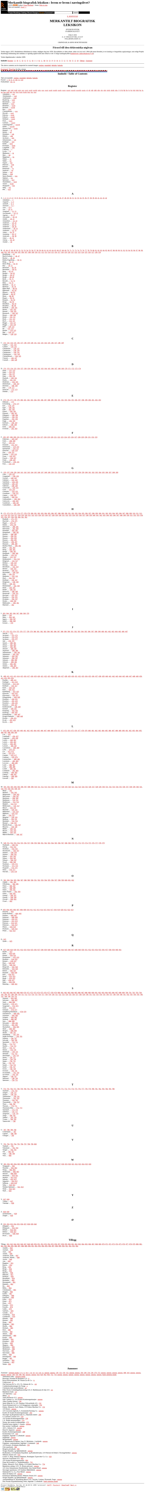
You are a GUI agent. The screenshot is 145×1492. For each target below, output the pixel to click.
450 (140, 676)
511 (39, 787)
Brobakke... (6, 1280)
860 (69, 1244)
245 (35, 472)
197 (79, 400)
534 (117, 787)
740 (121, 994)
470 (55, 730)
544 (9, 789)
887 (19, 1246)
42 (101, 198)
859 (66, 1244)
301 (103, 513)
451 (2, 678)
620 (62, 910)
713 (29, 994)
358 (12, 517)
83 (101, 250)
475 (72, 730)
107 (26, 252)
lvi (131, 90)
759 (21, 1089)
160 (32, 368)
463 (31, 730)
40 (96, 198)
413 (15, 676)
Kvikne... (6, 1343)
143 (42, 343)
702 (133, 993)
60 (42, 250)
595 (49, 880)
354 (141, 515)
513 (45, 787)
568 (66, 843)
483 (99, 730)
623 (72, 910)
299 (96, 513)
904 (77, 1246)
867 (93, 1244)
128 (96, 252)
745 (138, 994)
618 (55, 910)
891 (32, 1246)
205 (4, 437)
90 (119, 250)
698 (120, 993)
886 (15, 1246)
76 (83, 250)
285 (49, 513)
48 (12, 250)
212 (24, 437)
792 (8, 1144)
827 (4, 1199)
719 (49, 994)
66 (58, 250)
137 (21, 343)
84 (103, 250)
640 (49, 950)
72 (73, 250)
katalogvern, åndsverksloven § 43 (82, 53)
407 (126, 631)
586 (18, 880)
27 (63, 198)
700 (126, 993)
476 (76, 730)
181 (25, 400)
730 (87, 994)
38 (91, 198)
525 (86, 787)
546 (15, 789)
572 (79, 843)
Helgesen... (6, 1324)
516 (56, 787)
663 (4, 993)
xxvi (26, 90)
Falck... (5, 1299)
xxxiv (59, 90)
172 (72, 368)
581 (5, 880)
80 (93, 250)
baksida (60, 65)
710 (19, 994)
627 (4, 950)
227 (75, 437)
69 (65, 250)
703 (137, 993)
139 (28, 343)
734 (100, 994)
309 (130, 513)
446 (127, 676)
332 (66, 515)
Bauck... (5, 1265)
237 (8, 472)
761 (28, 1089)
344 (107, 515)
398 (96, 631)
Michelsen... (7, 1347)
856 (55, 1244)
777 (82, 1089)
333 (70, 515)
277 (21, 513)
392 (75, 631)
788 (8, 1130)
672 (31, 993)
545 (12, 789)
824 (83, 1164)
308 (127, 513)
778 (86, 1089)
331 (63, 515)
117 (59, 252)
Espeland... (6, 1297)
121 (72, 252)
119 (65, 252)
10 (19, 198)
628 (8, 950)
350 (128, 515)
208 (11, 437)
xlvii (108, 90)
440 (106, 676)
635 (32, 950)
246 (38, 472)
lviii (137, 90)
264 (100, 472)
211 (21, 437)
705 (2, 994)
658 (110, 950)
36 (86, 198)
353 (138, 515)
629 (11, 950)
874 (117, 1244)
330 (60, 515)
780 (93, 1089)
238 (11, 472)
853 (45, 1244)
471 (59, 730)
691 (96, 993)
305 (117, 513)
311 (137, 513)
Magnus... (6, 1345)
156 (18, 368)
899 (60, 1246)
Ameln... (5, 1254)
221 (55, 437)
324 (39, 515)
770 (59, 1089)
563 (49, 843)
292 (72, 513)
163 (42, 368)
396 (89, 631)
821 (73, 1164)
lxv (14, 92)
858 (62, 1244)
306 (120, 513)
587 (21, 880)
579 (103, 843)
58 (37, 250)
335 (77, 515)
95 (131, 250)
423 (49, 676)
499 (12, 732)
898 (56, 1246)
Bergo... (5, 1271)
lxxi (35, 92)
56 (32, 250)
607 (18, 910)
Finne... (5, 1301)
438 (100, 676)
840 (35, 1224)
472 (62, 730)
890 (29, 1246)
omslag (41, 65)
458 (14, 730)
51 (19, 250)
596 (52, 880)
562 (45, 843)
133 (8, 343)
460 (21, 730)
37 (88, 198)
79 (91, 250)
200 (89, 400)
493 (133, 730)
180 (21, 400)
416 (25, 676)
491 (126, 730)
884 (9, 1246)
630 (15, 950)
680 (59, 993)
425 (55, 676)
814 (49, 1164)
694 (106, 993)
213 (28, 437)
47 (9, 250)
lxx (32, 92)
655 (100, 950)
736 (107, 994)
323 (36, 515)
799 (32, 1144)
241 (21, 472)
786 (113, 1089)
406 (123, 631)
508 (28, 787)
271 (5, 513)
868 (96, 1244)
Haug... (5, 1322)
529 (100, 787)
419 (35, 676)
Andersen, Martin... (9, 1257)
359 (15, 517)
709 (15, 994)
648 (76, 950)
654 (96, 950)
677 (48, 993)
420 (38, 676)
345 (111, 515)
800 (35, 1144)
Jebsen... (5, 1334)
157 (21, 368)
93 (126, 250)
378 (28, 631)
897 (53, 1246)
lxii (4, 92)
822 (76, 1164)
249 (49, 472)
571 (76, 843)
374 (14, 631)
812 (42, 1164)
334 (73, 515)
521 (73, 787)
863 (79, 1244)
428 (66, 676)
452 (5, 678)
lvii (134, 90)
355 (2, 517)
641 (52, 950)
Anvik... (5, 1259)
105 (19, 252)
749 (9, 996)
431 (76, 676)
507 (25, 787)
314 (5, 515)
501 (5, 787)
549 (5, 843)
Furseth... (6, 1307)
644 (62, 950)
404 (116, 631)
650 (83, 950)
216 (38, 437)
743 (131, 994)
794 (15, 1144)
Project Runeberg (14, 12)
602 (72, 880)
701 (130, 993)
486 (109, 730)
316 (12, 515)
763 (35, 1089)
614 (41, 910)
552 (11, 843)
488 (116, 730)
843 (11, 1244)
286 (52, 513)
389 (65, 631)
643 (59, 950)
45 (4, 250)
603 (4, 910)
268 (113, 472)
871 (106, 1244)
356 (5, 517)
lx (142, 90)
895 (46, 1246)
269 (117, 472)
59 (40, 250)
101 (5, 252)
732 (93, 994)
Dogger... (6, 1292)
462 (28, 730)
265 (103, 472)
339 (90, 515)
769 (55, 1089)
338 (87, 515)
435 (89, 676)
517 (59, 787)
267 (110, 472)
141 (35, 343)
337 (83, 515)
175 (4, 400)
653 (93, 950)
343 (104, 515)
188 (48, 400)
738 (114, 994)
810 (35, 1164)
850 (35, 1244)
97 (137, 250)
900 (63, 1246)
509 (32, 787)
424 (52, 676)
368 (21, 613)
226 (72, 437)
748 (5, 996)
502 (8, 787)
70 (68, 250)
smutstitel (47, 65)
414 (18, 676)
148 (59, 343)
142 (38, 343)
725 (70, 994)
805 (18, 1164)
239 (15, 472)
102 (9, 252)
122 (75, 252)
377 (24, 631)
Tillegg (82, 61)
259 (83, 472)
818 (62, 1164)
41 (98, 198)
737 (110, 994)
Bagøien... (6, 1263)
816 (56, 1164)
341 (97, 515)
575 (89, 843)
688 (86, 993)
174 (79, 368)
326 (46, 515)
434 (86, 676)
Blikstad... (6, 1275)
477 (79, 730)
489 (120, 730)
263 (96, 472)
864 (83, 1244)
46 (7, 250)
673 (35, 993)
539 (134, 787)
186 (42, 400)
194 (69, 400)
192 (62, 400)
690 (93, 993)
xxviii (35, 90)
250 (52, 472)
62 (47, 250)
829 (4, 1212)
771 (62, 1089)
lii (122, 90)
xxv (23, 90)
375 (17, 631)
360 (19, 517)
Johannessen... (7, 1335)
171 (69, 368)
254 (66, 472)
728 (80, 994)
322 (32, 515)
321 (29, 515)
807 (25, 1164)
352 (134, 515)
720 (53, 994)
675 (42, 993)
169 (62, 368)
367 (17, 613)
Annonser (89, 61)
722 (59, 994)
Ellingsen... (6, 1295)
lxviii (25, 92)
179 (18, 400)
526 (90, 787)
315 (9, 515)
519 (66, 787)
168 (59, 368)
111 (39, 252)
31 (73, 198)
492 (130, 730)
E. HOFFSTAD (72, 16)
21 (47, 198)
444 (120, 676)
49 (14, 250)
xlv (102, 90)
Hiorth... (5, 1326)
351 (131, 515)
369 (24, 613)
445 (123, 676)
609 (24, 910)
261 (89, 472)
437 (96, 676)
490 (123, 730)
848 (28, 1244)
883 (5, 1246)
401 (106, 631)
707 (9, 994)
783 (103, 1089)
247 (42, 472)
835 (18, 1224)
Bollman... (6, 1276)
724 (66, 994)
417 (28, 676)
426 (59, 676)
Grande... (6, 1313)
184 (35, 400)
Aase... (5, 1252)
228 (79, 437)
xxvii (30, 90)
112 (42, 252)
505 (18, 787)
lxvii (20, 92)
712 (26, 994)
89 (116, 250)
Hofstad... (6, 1328)
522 (76, 787)
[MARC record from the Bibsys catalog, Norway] (15, 5)
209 (14, 437)
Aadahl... (6, 1248)
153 (8, 368)
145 (49, 343)
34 (80, 198)
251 (55, 472)
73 (75, 250)
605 (11, 910)
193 (65, 400)
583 (8, 880)
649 (79, 950)
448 (133, 676)
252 (59, 472)
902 (70, 1246)
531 (107, 787)
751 (15, 996)
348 (121, 515)
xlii (92, 90)
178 (14, 400)
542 (2, 789)
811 (39, 1164)
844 (15, 1244)
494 (137, 730)
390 (68, 631)
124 (82, 252)
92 (124, 250)
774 (72, 1089)
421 (42, 676)
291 (69, 513)
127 (92, 252)
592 (38, 880)
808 (29, 1164)
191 (59, 400)
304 (113, 513)
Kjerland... (6, 1339)
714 (32, 994)
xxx (43, 90)
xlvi (104, 90)
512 (42, 787)
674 (38, 993)
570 (72, 843)
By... (4, 1286)
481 (93, 730)
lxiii (7, 92)
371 (4, 631)
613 (38, 910)
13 (27, 198)
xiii (16, 80)
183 (31, 400)
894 (43, 1246)
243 (28, 472)
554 (18, 843)
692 (99, 993)
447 (130, 676)
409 (5, 676)
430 (72, 676)
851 (38, 1244)
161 (35, 368)
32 (75, 198)
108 (29, 252)
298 (93, 513)
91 (121, 250)
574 (86, 843)
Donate (41, 12)
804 (15, 1164)
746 (141, 994)
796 (21, 1144)
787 (5, 1130)
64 (52, 250)
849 (32, 1244)
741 (124, 994)
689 (89, 993)
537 (127, 787)
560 (38, 843)
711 (22, 994)
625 (5, 939)
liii (124, 90)
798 (28, 1144)
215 (35, 437)
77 (86, 250)
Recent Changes (32, 12)
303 (110, 513)
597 (55, 880)
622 (69, 910)
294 (79, 513)
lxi (2, 92)
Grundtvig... (7, 1315)
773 (69, 1089)
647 (72, 950)
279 (28, 513)
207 (8, 437)
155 (15, 368)
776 (79, 1089)
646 (69, 950)
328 (53, 515)
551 (8, 843)
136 (18, 343)
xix (11, 82)
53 (24, 250)
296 (86, 513)
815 (52, 1164)
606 (14, 910)
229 (82, 437)
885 (12, 1246)
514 (49, 787)
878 (130, 1244)
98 (139, 250)
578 (100, 843)
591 (35, 880)
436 (93, 676)
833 (11, 1224)
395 (85, 631)
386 (55, 631)
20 (45, 198)
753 (4, 1089)
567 (62, 843)
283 (42, 513)
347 (117, 515)
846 (21, 1244)
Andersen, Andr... (8, 1255)
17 (37, 198)
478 (82, 730)
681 (62, 993)
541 (140, 787)
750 (12, 996)
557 (28, 843)
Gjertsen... (6, 1311)
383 (45, 631)
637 (38, 950)
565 (55, 843)
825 (86, 1164)
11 (22, 198)
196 (76, 400)
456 (8, 730)
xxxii (50, 90)
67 (60, 250)
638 (42, 950)
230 (86, 437)
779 (89, 1089)
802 (8, 1164)
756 (11, 1089)
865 (86, 1244)
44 (106, 198)
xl (87, 90)
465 (38, 730)
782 (99, 1089)
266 (106, 472)
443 (116, 676)
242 (25, 472)
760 (25, 1089)
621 (65, 910)
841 (8, 1244)
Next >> (23, 7)
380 (34, 631)
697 (116, 993)
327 (49, 515)
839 (32, 1224)
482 (96, 730)
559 (35, 843)
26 (60, 198)
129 (99, 252)
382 (41, 631)
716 (39, 994)
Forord (3, 80)
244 (32, 472)
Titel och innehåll (6, 78)
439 (103, 676)
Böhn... (5, 1288)
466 (42, 730)
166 (52, 368)
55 (30, 250)
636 (35, 950)
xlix (116, 90)
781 (96, 1089)
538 (130, 787)
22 (50, 198)
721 (56, 994)
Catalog (23, 12)
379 (31, 631)
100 (2, 252)
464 (35, 730)
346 (114, 515)
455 (4, 730)
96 (134, 250)
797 (25, 1144)
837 (25, 1224)
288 (59, 513)
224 (65, 437)
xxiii (15, 90)
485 (106, 730)
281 (35, 513)
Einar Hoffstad (28, 5)
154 (11, 368)
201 (93, 400)
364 (7, 613)
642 (55, 950)
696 (113, 993)
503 (12, 787)
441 (110, 676)
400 (102, 631)
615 (45, 910)
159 (28, 368)
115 (52, 252)
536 (123, 787)
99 (142, 250)
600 (66, 880)
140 (32, 343)
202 (96, 400)
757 (14, 1089)
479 (86, 730)
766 (45, 1089)
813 (45, 1164)
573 (83, 843)
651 (86, 950)
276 (18, 513)
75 (81, 250)
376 (21, 631)
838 (28, 1224)
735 (104, 994)
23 (52, 198)
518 (62, 787)
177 (11, 400)
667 (14, 993)
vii (9, 80)
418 (32, 676)
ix (11, 80)
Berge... (5, 1269)
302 (106, 513)
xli (89, 90)
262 (93, 472)
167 (55, 368)
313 (2, 515)
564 (52, 843)
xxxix (83, 90)
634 (28, 950)
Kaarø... (5, 1337)
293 (76, 513)
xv (19, 80)
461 (25, 730)
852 (42, 1244)
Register (10, 61)
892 (36, 1246)
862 (76, 1244)
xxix (39, 90)
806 (22, 1164)
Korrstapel (4, 69)
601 (69, 880)
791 (5, 1144)
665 (8, 993)
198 (82, 400)
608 (21, 910)
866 (89, 1244)
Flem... (5, 1303)
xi (13, 80)
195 (72, 400)
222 (58, 437)
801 (5, 1164)
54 (27, 250)
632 (21, 950)
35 (83, 198)
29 (68, 198)
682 (65, 993)
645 (66, 950)
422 (45, 676)
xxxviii (78, 90)
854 (49, 1244)
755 (8, 1089)
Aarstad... (6, 1250)
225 (69, 437)
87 (111, 250)
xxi (9, 90)
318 (19, 515)
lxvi (17, 92)
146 (52, 343)
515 (52, 787)
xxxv (63, 90)
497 (5, 732)
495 (140, 730)
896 (49, 1246)
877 (127, 1244)
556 (25, 843)
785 (110, 1089)
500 (15, 732)
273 (8, 513)
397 (92, 631)
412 (11, 676)
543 (5, 789)
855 (52, 1244)
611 (31, 910)
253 (62, 472)
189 (52, 400)
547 (19, 789)
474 (69, 730)
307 (123, 513)
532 (110, 787)
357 (9, 517)
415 (21, 676)
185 (38, 400)
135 (15, 343)
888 (22, 1246)
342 (100, 515)
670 (25, 993)
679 (55, 993)
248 (45, 472)
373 (11, 631)
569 (69, 843)
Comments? (49, 12)
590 (32, 880)
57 (35, 250)
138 (25, 343)
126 (89, 252)
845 (18, 1244)
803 (12, 1164)
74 (78, 250)
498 (9, 732)
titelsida (54, 65)
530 (103, 787)
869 (100, 1244)
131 (4, 343)
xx (14, 82)
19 (42, 198)
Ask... (5, 1261)
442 (113, 676)
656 (103, 950)
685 (76, 993)
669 (21, 993)
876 (123, 1244)
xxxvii (73, 90)
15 (32, 198)
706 (5, 994)
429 (69, 676)
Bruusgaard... (7, 1282)
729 (83, 994)
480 (89, 730)
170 (66, 368)
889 (26, 1246)
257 (76, 472)
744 (134, 994)
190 (55, 400)
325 (43, 515)
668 (18, 993)
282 (38, 513)
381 (38, 631)
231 (89, 437)
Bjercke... (6, 1273)
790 (15, 1130)
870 (103, 1244)
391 (72, 631)
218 (45, 437)
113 (46, 252)
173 (76, 368)
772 (65, 1089)
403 (113, 631)
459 (18, 730)
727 (76, 994)
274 (11, 513)
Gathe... (5, 1309)
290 (66, 513)
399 (99, 631)
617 (52, 910)
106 (22, 252)
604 (7, 910)
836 (21, 1224)
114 (49, 252)
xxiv (19, 90)
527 (93, 787)
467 (45, 730)
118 (62, 252)
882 (2, 1246)
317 (15, 515)
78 (88, 250)
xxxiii (55, 90)
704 (140, 993)
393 (79, 631)
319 (22, 515)
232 (92, 437)
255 (69, 472)
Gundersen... (7, 1316)
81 (96, 250)
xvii (22, 80)
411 (8, 676)
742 (127, 994)
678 (52, 993)
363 (4, 613)
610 (28, 910)
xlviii (112, 90)
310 (134, 513)
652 (89, 950)
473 (65, 730)
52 (22, 250)
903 (73, 1246)
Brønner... (6, 1284)
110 (36, 252)
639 (45, 950)
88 (114, 250)
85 (106, 250)
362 (26, 517)
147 (55, 343)
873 (113, 1244)
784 (106, 1089)
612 (35, 910)
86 (109, 250)
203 (99, 400)
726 (73, 994)
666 (11, 993)
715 (36, 994)
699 (123, 993)
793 (11, 1144)
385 (51, 631)
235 (5, 472)
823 (79, 1164)
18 (40, 198)
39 (93, 198)
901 (66, 1246)
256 (72, 472)
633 (25, 950)
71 (70, 250)
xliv (98, 90)
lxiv (11, 92)
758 (18, 1089)
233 (96, 437)
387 (58, 631)
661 (120, 950)
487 (113, 730)
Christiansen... (7, 1290)
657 (106, 950)
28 (65, 198)
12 (24, 198)
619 (58, 910)
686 (79, 993)
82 (98, 250)
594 (45, 880)
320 (26, 515)
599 (62, 880)
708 (12, 994)
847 (25, 1244)
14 (29, 198)
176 (8, 400)
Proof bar (12, 69)
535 (120, 787)
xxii (12, 90)
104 (15, 252)
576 (93, 843)
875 (120, 1244)
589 (28, 880)
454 (12, 678)
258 (79, 472)
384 (48, 631)
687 (82, 993)
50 (17, 250)
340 (94, 515)
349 (124, 515)
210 (18, 437)
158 (25, 368)
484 (103, 730)
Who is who (43, 5)
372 (7, 631)
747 (2, 996)
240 (18, 472)
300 (100, 513)
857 (59, 1244)
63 (50, 250)
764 (38, 1089)
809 (32, 1164)
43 (103, 198)
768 (52, 1089)
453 (9, 678)
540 (137, 787)
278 (25, 513)
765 (42, 1089)
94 (129, 250)
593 (42, 880)
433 (83, 676)
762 (31, 1089)
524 (83, 787)
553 (15, 843)
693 (103, 993)
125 (86, 252)
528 (96, 787)
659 (113, 950)
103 (12, 252)
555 (21, 843)
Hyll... (5, 1330)
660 (116, 950)
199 (86, 400)
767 (48, 1089)
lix (140, 90)
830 (8, 1212)
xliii (95, 90)
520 (69, 787)
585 (15, 880)
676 (45, 993)
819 (66, 1164)
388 (62, 631)
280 (32, 513)
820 (69, 1164)
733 (97, 994)
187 (45, 400)
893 (39, 1246)
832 (8, 1224)
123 (79, 252)
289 (62, 513)
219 (48, 437)
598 (59, 880)
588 (25, 880)
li (10, 151)
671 (28, 993)
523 (79, 787)
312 (140, 513)
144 (45, 343)
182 (28, 400)
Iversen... (6, 1332)
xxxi (46, 90)
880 (137, 1244)
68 (63, 250)
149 (62, 343)
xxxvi (68, 90)
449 (137, 676)
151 (5, 368)
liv (127, 90)
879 (134, 1244)
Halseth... (6, 1318)
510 (35, 787)
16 (35, 198)
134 (11, 343)
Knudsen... (6, 1341)
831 (5, 1224)
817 (59, 1164)
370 (28, 613)
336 (80, 515)
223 (62, 437)
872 (110, 1244)
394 (82, 631)
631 (18, 950)
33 (78, 198)
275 (15, 513)
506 (22, 787)
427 (62, 676)
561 (42, 843)
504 (15, 787)
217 (41, 437)
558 (32, 843)
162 (38, 368)
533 (113, 787)
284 (45, 513)
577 (96, 843)
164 (45, 368)
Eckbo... (5, 1294)
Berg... (5, 1267)
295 (83, 513)
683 (69, 993)
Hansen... (6, 1320)
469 (52, 730)
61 (45, 250)
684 (72, 993)
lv (129, 90)
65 (55, 250)
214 (31, 437)
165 (49, 368)
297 (89, 513)
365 (11, 613)
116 (55, 252)
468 (48, 730)
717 (43, 994)
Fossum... (6, 1305)
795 (18, 1144)
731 (90, 994)
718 (46, 994)
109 (32, 252)
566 (59, 843)
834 (15, 1224)
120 (69, 252)
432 (79, 676)
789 (11, 1130)
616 (48, 910)
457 (11, 730)
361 (22, 517)
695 (109, 993)
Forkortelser (5, 82)
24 (55, 198)
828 (8, 1199)
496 (2, 732)
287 (55, 513)
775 (76, 1089)
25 (57, 198)
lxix (28, 92)
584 (11, 880)
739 (117, 994)
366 (14, 613)
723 (63, 994)
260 (86, 472)
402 (109, 631)
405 (119, 631)
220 (52, 437)
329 (56, 515)
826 (90, 1164)
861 (72, 1244)
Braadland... (7, 1278)
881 (140, 1244)
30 (70, 198)
